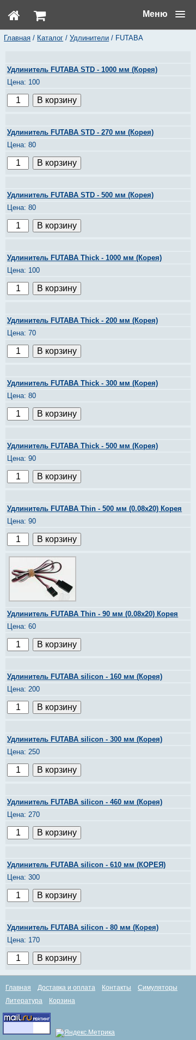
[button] (164, 14)
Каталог (50, 38)
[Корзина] (39, 15)
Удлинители (89, 38)
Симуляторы (157, 987)
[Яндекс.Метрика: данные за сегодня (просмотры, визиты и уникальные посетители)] (85, 1033)
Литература (23, 1001)
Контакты (116, 987)
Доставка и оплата (66, 987)
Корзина (62, 1001)
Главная (17, 38)
